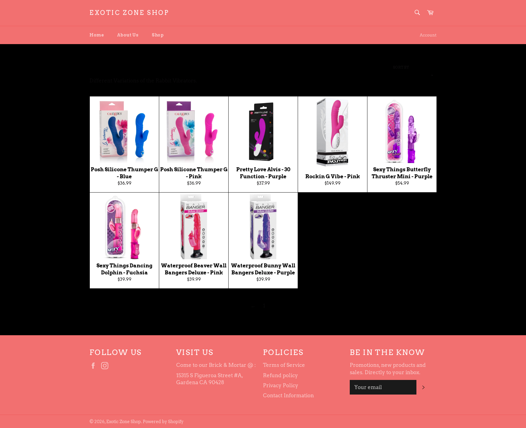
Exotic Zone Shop (129, 12)
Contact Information (288, 395)
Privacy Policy (280, 385)
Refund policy (280, 375)
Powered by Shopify (163, 421)
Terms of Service (284, 365)
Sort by (401, 67)
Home (96, 35)
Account (428, 35)
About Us (128, 35)
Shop (157, 35)
